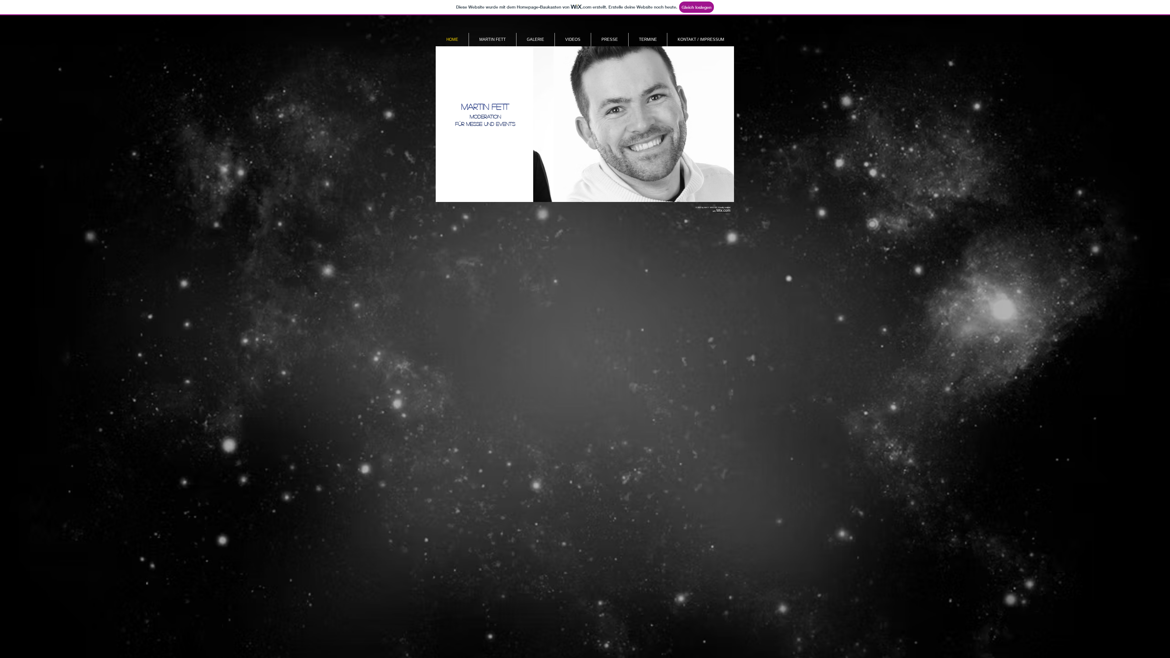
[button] (633, 124)
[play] (725, 193)
